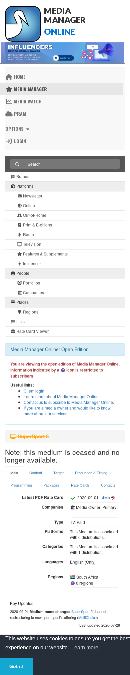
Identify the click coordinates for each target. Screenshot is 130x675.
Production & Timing (91, 472)
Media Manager (30, 88)
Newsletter (32, 195)
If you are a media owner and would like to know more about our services (67, 410)
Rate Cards (80, 485)
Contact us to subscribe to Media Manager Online (68, 402)
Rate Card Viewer (32, 331)
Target (58, 472)
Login (19, 140)
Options (15, 128)
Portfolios (31, 282)
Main (14, 472)
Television (31, 244)
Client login (34, 391)
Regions (30, 311)
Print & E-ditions (37, 224)
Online (28, 205)
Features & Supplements (45, 253)
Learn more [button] (84, 647)
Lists (20, 321)
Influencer (31, 263)
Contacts (108, 485)
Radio (28, 234)
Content (35, 472)
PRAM (19, 113)
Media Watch (27, 101)
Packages (51, 485)
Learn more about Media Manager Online (61, 396)
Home (19, 76)
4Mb (106, 497)
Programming (21, 485)
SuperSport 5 (82, 611)
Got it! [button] (16, 666)
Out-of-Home (34, 215)
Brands (22, 176)
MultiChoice (87, 617)
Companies (33, 292)
